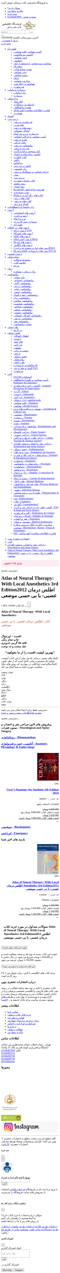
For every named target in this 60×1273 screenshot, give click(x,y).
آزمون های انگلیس (23, 245)
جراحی (17, 353)
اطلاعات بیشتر (23, 713)
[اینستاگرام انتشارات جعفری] (30, 1131)
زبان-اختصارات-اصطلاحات (20, 207)
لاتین (9, 374)
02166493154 (8, 1053)
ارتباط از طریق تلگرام (45, 1226)
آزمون (10, 210)
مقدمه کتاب (36, 713)
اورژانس (18, 344)
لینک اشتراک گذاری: (11, 1248)
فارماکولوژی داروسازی (25, 365)
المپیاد (10, 116)
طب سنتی (12, 327)
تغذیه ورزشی (20, 139)
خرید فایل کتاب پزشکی (19, 1014)
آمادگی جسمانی (22, 131)
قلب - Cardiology (22, 501)
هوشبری (18, 113)
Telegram (19, 1270)
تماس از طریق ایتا (10, 1229)
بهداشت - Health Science (26, 406)
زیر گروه (18, 330)
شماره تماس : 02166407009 (21, 17)
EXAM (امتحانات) (23, 377)
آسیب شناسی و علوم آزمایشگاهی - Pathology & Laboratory (31, 381)
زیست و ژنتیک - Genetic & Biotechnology (34, 478)
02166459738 (8, 1056)
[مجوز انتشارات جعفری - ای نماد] (9, 1091)
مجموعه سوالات (22, 259)
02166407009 (8, 1050)
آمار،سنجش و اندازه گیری (27, 151)
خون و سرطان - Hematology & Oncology (34, 452)
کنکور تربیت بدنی (22, 166)
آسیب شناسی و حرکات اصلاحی (30, 136)
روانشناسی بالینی (22, 283)
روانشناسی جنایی (22, 289)
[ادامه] (4, 999)
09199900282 (8, 1061)
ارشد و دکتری (21, 216)
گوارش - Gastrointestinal (26, 504)
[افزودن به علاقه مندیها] (29, 604)
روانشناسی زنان (22, 298)
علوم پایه (11, 49)
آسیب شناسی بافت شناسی (27, 51)
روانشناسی (13, 274)
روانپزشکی (19, 359)
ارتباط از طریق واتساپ (22, 1226)
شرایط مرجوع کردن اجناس (21, 1023)
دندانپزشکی (13, 257)
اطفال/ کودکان (21, 336)
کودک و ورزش (21, 204)
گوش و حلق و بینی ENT (26, 368)
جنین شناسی (20, 72)
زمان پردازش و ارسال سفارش (23, 1020)
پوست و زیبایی (21, 350)
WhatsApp (7, 1270)
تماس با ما (12, 1012)
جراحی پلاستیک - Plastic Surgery (30, 432)
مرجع (16, 265)
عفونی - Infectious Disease (27, 490)
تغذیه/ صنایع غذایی (23, 69)
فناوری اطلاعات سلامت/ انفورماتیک (32, 110)
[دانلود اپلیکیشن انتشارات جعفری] (11, 1120)
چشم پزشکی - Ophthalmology (29, 449)
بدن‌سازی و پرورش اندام (26, 133)
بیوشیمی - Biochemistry (25, 414)
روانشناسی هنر (21, 321)
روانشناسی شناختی (23, 306)
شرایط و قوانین (17, 1189)
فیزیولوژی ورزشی (23, 122)
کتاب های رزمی (22, 198)
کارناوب (5, 1144)
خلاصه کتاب (20, 262)
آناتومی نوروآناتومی (23, 54)
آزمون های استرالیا (23, 233)
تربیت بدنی (12, 119)
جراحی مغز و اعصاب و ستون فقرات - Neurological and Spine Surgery (33, 445)
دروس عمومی (14, 254)
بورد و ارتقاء (20, 218)
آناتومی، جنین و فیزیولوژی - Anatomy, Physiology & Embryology (33, 387)
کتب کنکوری (20, 157)
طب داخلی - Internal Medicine (29, 481)
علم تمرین (19, 125)
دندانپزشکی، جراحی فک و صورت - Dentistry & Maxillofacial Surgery (36, 456)
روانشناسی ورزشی (23, 145)
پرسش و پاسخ (8, 713)
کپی (4, 1259)
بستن (4, 1232)
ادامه (4, 1184)
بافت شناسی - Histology (26, 403)
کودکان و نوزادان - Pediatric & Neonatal (33, 516)
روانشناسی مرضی (23, 318)
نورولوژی (18, 371)
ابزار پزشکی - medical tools (27, 400)
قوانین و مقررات (15, 1017)
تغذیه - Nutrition (21, 423)
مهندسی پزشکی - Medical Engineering (33, 522)
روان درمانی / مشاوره (25, 271)
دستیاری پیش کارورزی (25, 221)
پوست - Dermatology (24, 420)
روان (9, 268)
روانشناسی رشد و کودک (26, 295)
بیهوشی (17, 347)
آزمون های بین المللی (18, 227)
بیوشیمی (18, 60)
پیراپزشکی (12, 98)
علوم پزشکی (13, 333)
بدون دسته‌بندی (21, 192)
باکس (16, 160)
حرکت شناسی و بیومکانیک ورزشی (31, 172)
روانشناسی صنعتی (23, 309)
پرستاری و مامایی (16, 90)
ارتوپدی (17, 339)
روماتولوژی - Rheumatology (28, 466)
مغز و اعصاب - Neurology (27, 519)
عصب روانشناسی (23, 324)
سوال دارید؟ (13, 8)
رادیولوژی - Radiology (25, 461)
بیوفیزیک (18, 66)
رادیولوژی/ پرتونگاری (24, 104)
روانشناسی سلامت (23, 301)
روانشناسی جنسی (23, 292)
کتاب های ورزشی (23, 201)
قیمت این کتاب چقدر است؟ (14, 947)
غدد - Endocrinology (24, 498)
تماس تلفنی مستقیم (30, 1229)
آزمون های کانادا (22, 236)
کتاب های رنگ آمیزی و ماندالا (28, 195)
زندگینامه (18, 163)
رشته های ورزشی (23, 128)
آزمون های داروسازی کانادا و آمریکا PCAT (35, 251)
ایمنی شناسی (20, 57)
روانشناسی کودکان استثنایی (28, 315)
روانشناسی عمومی (23, 312)
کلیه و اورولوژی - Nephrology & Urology (34, 513)
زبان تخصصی (20, 169)
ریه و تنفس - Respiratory (26, 469)
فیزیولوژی (19, 87)
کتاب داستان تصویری (24, 180)
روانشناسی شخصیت (24, 303)
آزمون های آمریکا (22, 242)
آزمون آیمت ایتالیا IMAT (26, 239)
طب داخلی (19, 362)
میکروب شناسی (22, 81)
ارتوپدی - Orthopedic (24, 394)
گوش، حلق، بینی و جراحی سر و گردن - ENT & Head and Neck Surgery (36, 508)
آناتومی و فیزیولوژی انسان (27, 154)
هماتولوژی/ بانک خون (24, 84)
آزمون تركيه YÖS (23, 230)
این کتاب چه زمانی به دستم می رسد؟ (18, 966)
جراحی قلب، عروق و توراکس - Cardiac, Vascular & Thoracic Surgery (34, 439)
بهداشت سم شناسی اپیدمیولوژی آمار (32, 63)
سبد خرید (12, 14)
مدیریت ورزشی (22, 148)
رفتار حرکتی (20, 142)
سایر (16, 175)
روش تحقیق (20, 183)
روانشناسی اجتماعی (24, 280)
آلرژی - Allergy (21, 391)
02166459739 (8, 1058)
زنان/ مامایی (20, 92)
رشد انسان (19, 186)
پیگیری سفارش (15, 11)
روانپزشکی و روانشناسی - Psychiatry (32, 464)
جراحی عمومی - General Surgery (30, 435)
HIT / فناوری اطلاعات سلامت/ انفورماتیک (35, 533)
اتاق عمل (18, 101)
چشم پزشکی (20, 356)
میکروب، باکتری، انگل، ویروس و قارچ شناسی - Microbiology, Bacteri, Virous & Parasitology (34, 527)
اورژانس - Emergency (24, 397)
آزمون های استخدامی (24, 213)
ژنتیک (16, 78)
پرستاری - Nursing (23, 417)
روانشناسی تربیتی (23, 286)
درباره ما (11, 1026)
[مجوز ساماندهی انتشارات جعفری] (9, 1102)
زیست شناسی (21, 75)
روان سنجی (19, 277)
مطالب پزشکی (15, 1029)
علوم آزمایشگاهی (22, 107)
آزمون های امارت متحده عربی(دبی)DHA (34, 248)
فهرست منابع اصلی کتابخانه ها (29, 189)
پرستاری (18, 95)
